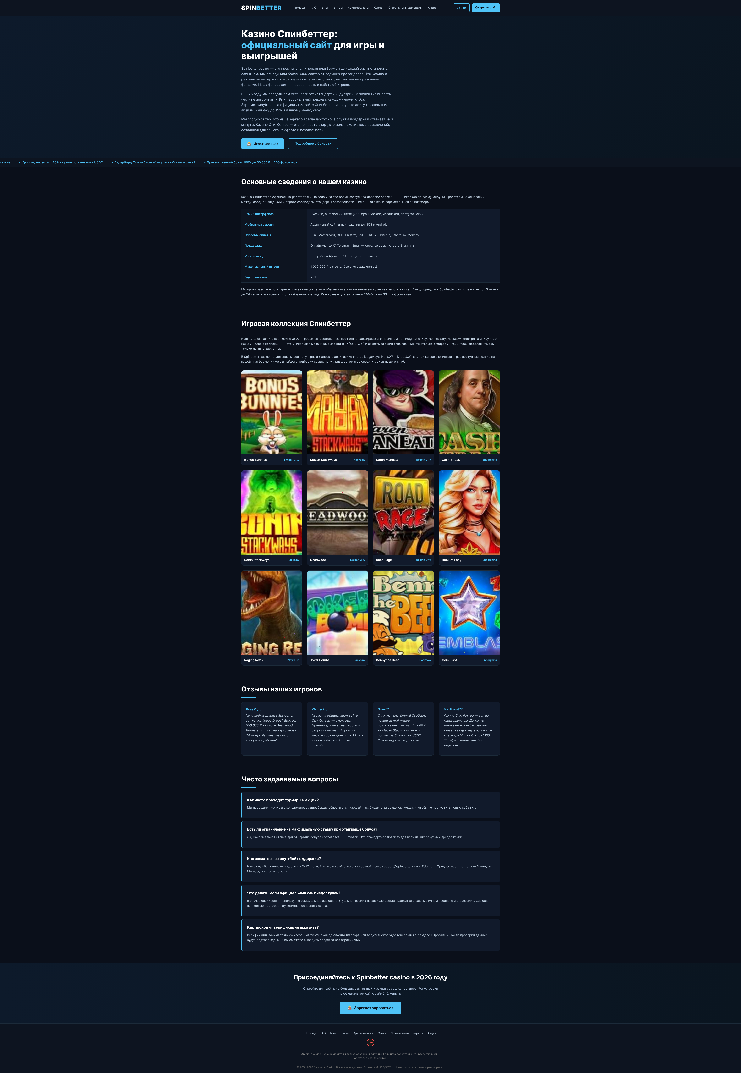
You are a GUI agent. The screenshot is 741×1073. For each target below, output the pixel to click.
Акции (432, 7)
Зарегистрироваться (373, 1007)
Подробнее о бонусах (313, 143)
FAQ (313, 7)
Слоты (378, 7)
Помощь (300, 7)
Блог (325, 7)
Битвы (338, 7)
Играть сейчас (266, 144)
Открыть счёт (486, 7)
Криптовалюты (358, 7)
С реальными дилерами (405, 7)
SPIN (261, 8)
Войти (461, 8)
